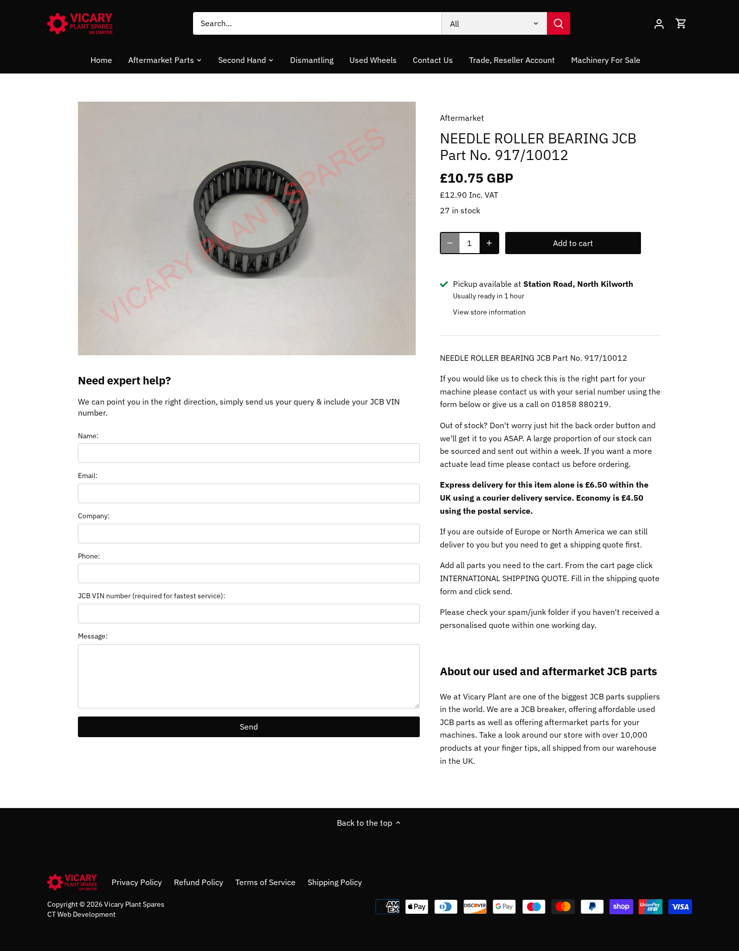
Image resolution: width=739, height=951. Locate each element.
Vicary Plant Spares (134, 904)
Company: (94, 515)
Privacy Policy (137, 882)
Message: (93, 635)
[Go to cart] (681, 23)
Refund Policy (198, 882)
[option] (247, 228)
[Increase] (489, 243)
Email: (88, 475)
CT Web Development (81, 914)
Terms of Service (265, 882)
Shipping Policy (335, 882)
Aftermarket (462, 118)
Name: (88, 435)
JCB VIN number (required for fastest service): (151, 595)
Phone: (89, 555)
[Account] (659, 23)
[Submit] (558, 23)
